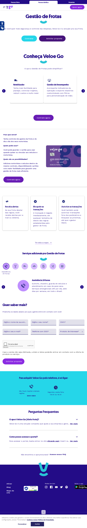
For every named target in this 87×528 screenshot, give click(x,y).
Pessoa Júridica (43, 2)
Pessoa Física (15, 2)
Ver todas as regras (42, 242)
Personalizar (22, 524)
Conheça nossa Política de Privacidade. (40, 520)
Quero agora (77, 7)
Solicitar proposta (54, 39)
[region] (43, 521)
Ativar (9, 484)
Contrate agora (43, 118)
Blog (9, 487)
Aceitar (37, 524)
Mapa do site (10, 492)
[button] (71, 332)
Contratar (29, 39)
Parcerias (72, 2)
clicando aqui (53, 441)
